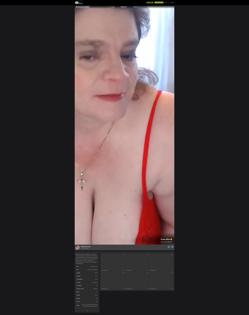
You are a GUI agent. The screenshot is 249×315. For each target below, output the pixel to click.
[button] (166, 2)
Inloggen (172, 2)
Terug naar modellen (83, 7)
